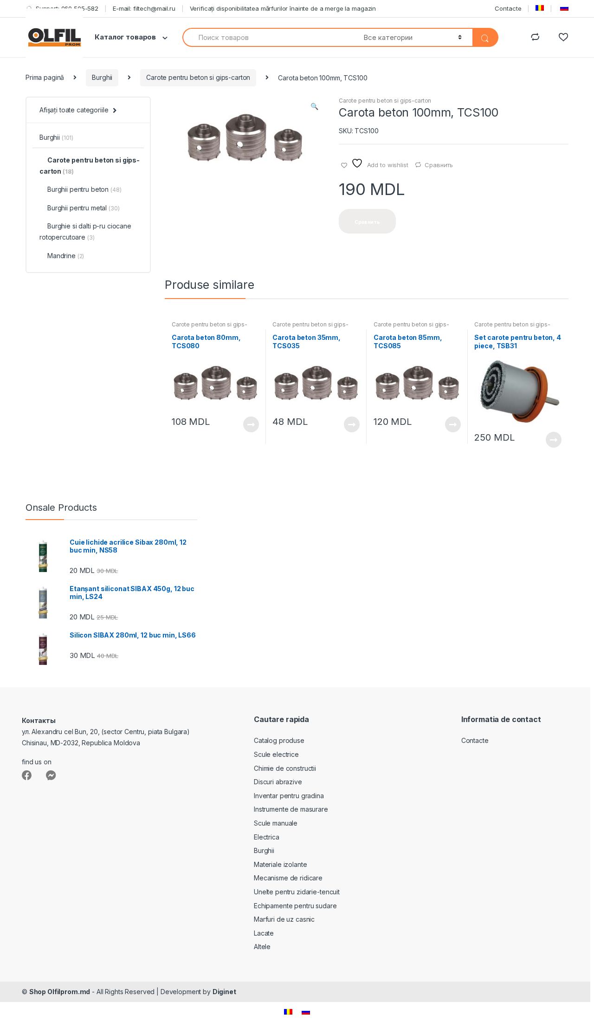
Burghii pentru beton (84, 189)
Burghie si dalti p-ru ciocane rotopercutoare (85, 231)
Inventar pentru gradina (289, 796)
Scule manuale (275, 823)
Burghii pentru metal (83, 208)
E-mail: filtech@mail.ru (144, 8)
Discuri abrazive (278, 782)
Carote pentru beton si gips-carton (198, 77)
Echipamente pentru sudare (295, 906)
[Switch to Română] (288, 1011)
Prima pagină (45, 77)
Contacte (508, 8)
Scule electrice (276, 754)
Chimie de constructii (285, 768)
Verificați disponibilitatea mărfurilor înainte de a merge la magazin (283, 8)
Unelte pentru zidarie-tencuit (297, 892)
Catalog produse (279, 740)
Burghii (102, 77)
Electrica (266, 837)
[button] (314, 107)
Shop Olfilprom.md (59, 992)
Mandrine (65, 256)
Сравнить (439, 165)
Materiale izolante (280, 864)
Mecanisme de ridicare (288, 878)
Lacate (264, 933)
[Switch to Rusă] (563, 8)
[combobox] (267, 37)
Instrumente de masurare (291, 809)
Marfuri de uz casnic (284, 919)
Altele (262, 946)
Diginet (224, 992)
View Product (250, 424)
